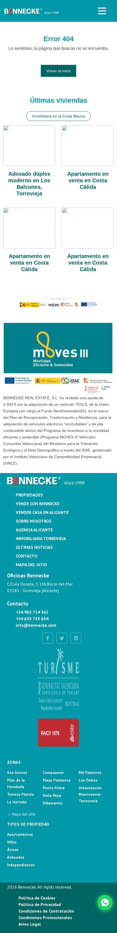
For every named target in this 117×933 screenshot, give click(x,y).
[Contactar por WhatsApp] (105, 902)
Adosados (15, 857)
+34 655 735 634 (32, 618)
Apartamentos (20, 834)
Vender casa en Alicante (42, 512)
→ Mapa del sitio (21, 814)
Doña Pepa (52, 795)
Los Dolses (88, 780)
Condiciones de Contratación (46, 911)
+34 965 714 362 (32, 612)
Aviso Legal (30, 924)
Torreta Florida (20, 794)
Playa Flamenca (56, 780)
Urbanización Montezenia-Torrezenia (90, 794)
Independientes (21, 864)
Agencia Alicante (34, 529)
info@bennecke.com (36, 625)
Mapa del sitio (31, 564)
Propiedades (29, 495)
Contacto (26, 556)
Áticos (13, 849)
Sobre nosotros (33, 521)
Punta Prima (53, 787)
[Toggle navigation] (102, 11)
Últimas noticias (34, 547)
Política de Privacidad (40, 904)
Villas (12, 842)
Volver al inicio (58, 71)
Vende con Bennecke (38, 503)
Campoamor (53, 772)
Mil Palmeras (90, 772)
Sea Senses (17, 772)
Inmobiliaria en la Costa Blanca (58, 116)
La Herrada (17, 801)
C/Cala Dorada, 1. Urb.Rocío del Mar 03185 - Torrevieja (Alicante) (40, 587)
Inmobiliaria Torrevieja (41, 538)
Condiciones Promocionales (45, 917)
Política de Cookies (37, 898)
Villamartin (52, 803)
